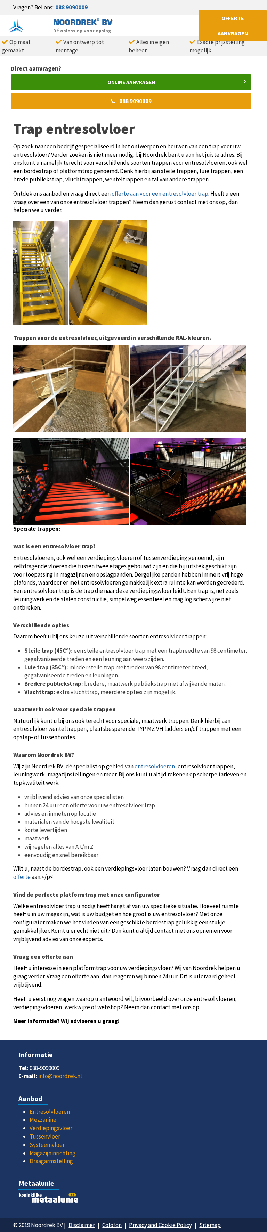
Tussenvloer (45, 1136)
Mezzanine (43, 1120)
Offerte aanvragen (233, 26)
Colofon (112, 1225)
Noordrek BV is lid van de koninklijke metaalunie (133, 1200)
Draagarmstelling (51, 1161)
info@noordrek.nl (60, 1076)
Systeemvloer (47, 1145)
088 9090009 (71, 7)
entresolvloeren (155, 766)
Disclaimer (81, 1225)
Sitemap (210, 1225)
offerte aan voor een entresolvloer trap (160, 193)
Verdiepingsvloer (51, 1128)
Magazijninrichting (52, 1153)
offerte (22, 877)
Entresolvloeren (50, 1112)
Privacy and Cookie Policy (160, 1225)
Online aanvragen (131, 82)
